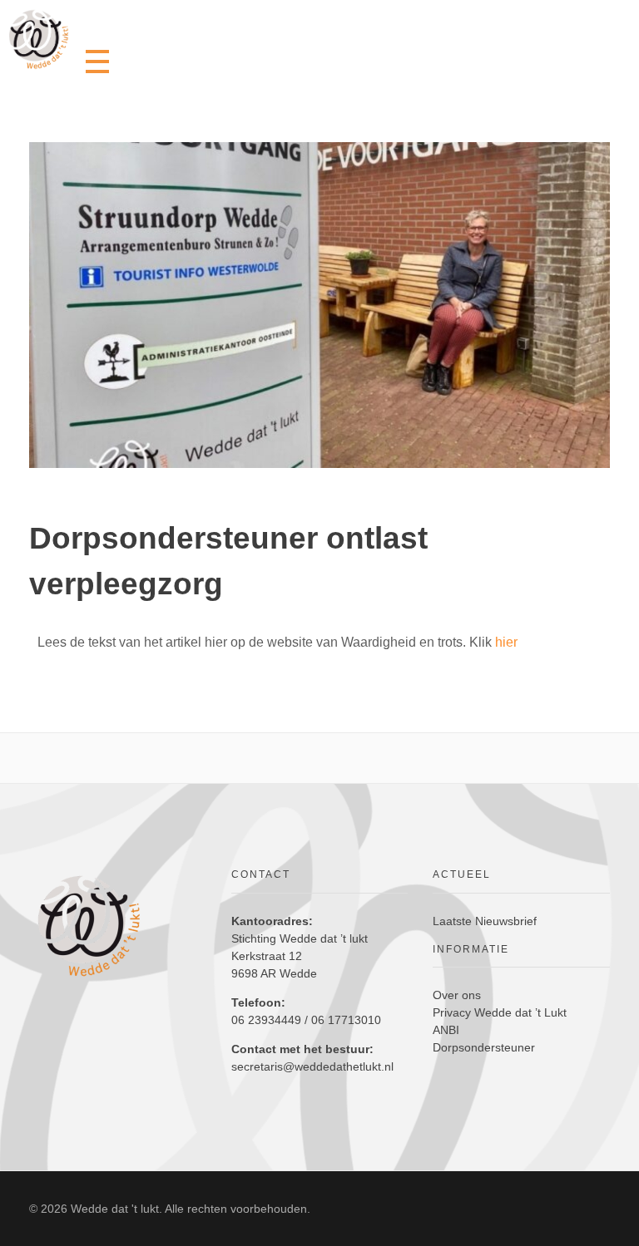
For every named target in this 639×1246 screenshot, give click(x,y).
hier (506, 642)
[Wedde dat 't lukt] (38, 39)
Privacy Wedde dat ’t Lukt (500, 1012)
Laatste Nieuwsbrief (485, 921)
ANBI (446, 1030)
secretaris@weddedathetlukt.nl (312, 1066)
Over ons (457, 995)
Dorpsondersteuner (484, 1047)
